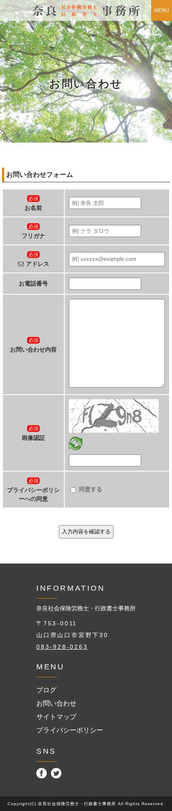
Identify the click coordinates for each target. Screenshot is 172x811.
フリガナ (33, 236)
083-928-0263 (62, 646)
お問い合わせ (56, 703)
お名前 (33, 208)
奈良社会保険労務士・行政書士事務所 (86, 608)
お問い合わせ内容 (33, 350)
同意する (90, 489)
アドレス (37, 264)
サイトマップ (56, 716)
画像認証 (33, 438)
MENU (161, 10)
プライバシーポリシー (69, 730)
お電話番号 (33, 284)
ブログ (46, 690)
